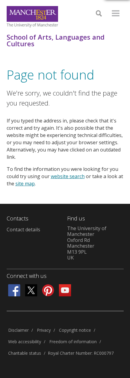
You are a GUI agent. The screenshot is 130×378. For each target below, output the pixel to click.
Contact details (23, 229)
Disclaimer (18, 330)
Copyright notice (75, 330)
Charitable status (24, 353)
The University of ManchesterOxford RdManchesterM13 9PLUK (86, 243)
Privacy (44, 330)
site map (25, 183)
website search (68, 176)
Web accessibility (24, 341)
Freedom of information (73, 341)
